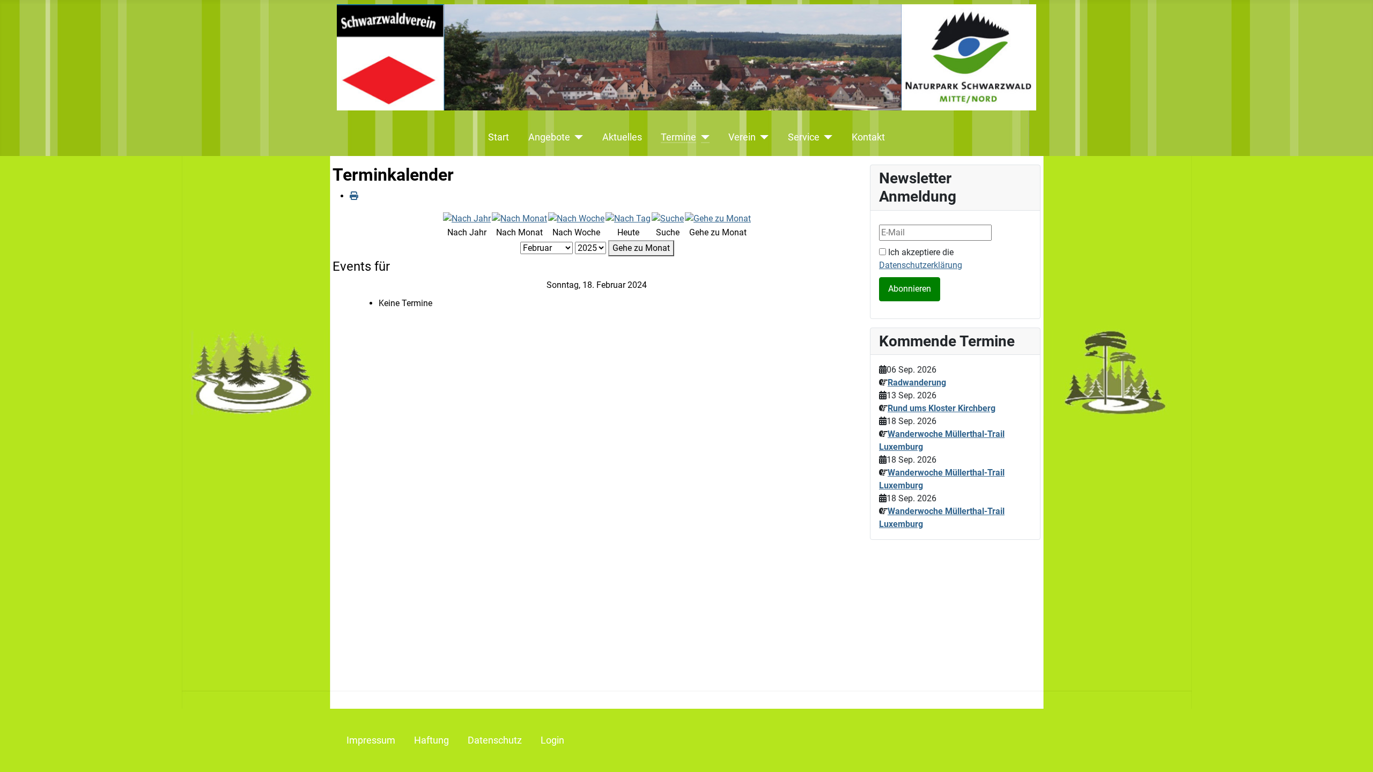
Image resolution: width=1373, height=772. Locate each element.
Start (498, 137)
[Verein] (762, 137)
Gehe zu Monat (641, 248)
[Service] (826, 137)
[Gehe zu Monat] (718, 218)
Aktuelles (622, 137)
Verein (742, 137)
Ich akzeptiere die (920, 258)
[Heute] (628, 218)
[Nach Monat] (519, 218)
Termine (678, 137)
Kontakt (868, 137)
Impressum (370, 740)
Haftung (431, 740)
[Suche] (668, 218)
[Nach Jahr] (467, 218)
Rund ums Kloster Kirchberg (941, 408)
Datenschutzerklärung (920, 265)
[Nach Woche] (576, 218)
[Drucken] (354, 196)
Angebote (549, 137)
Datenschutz (495, 740)
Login (552, 740)
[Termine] (703, 137)
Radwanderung (917, 382)
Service (804, 137)
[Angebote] (577, 137)
